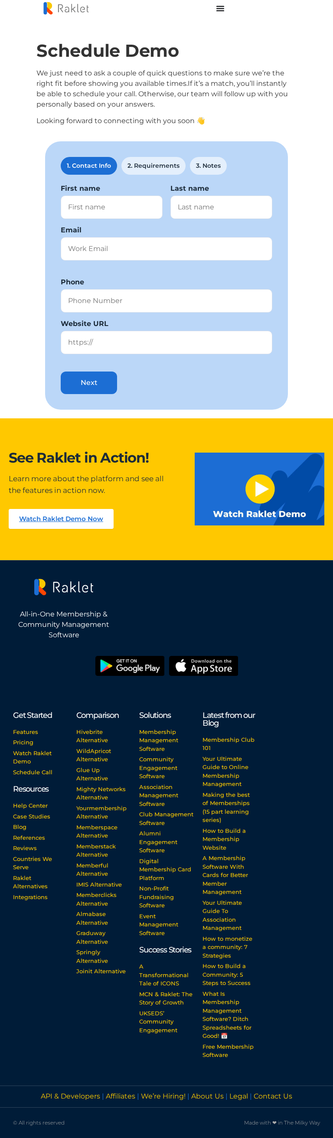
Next (89, 382)
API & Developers (71, 1096)
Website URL (84, 323)
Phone (72, 282)
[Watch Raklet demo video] (259, 489)
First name (80, 188)
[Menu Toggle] (220, 8)
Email (71, 230)
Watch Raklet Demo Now (61, 519)
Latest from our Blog (228, 719)
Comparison (97, 715)
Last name (189, 188)
